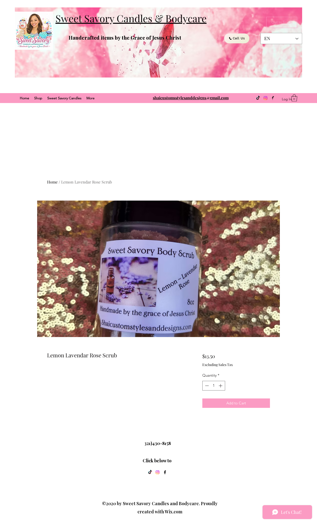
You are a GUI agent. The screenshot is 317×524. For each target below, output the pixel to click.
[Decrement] (206, 385)
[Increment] (221, 385)
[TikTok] (258, 98)
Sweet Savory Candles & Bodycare (131, 18)
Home (52, 181)
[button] (294, 98)
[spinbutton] (214, 385)
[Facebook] (164, 472)
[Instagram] (265, 98)
